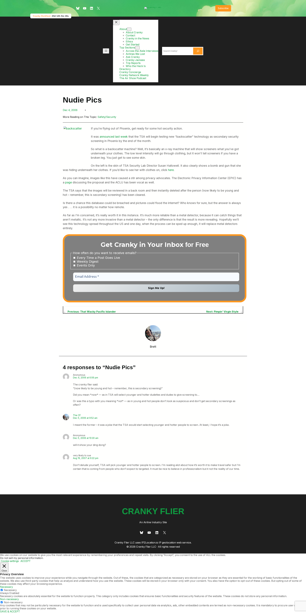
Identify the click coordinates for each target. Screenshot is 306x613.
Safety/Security (107, 116)
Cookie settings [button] (10, 561)
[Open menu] (106, 51)
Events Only (85, 265)
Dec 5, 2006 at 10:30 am (85, 438)
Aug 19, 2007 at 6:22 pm (85, 458)
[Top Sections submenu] (137, 47)
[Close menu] (116, 22)
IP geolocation (167, 542)
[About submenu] (129, 29)
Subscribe (223, 8)
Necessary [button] (6, 586)
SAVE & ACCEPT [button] (10, 611)
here (171, 170)
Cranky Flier (153, 511)
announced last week (114, 136)
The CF (77, 415)
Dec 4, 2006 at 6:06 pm (85, 377)
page (68, 182)
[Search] (198, 51)
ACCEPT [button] (25, 561)
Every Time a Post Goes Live (98, 258)
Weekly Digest (87, 261)
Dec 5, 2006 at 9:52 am (85, 418)
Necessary (10, 590)
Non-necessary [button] (9, 599)
